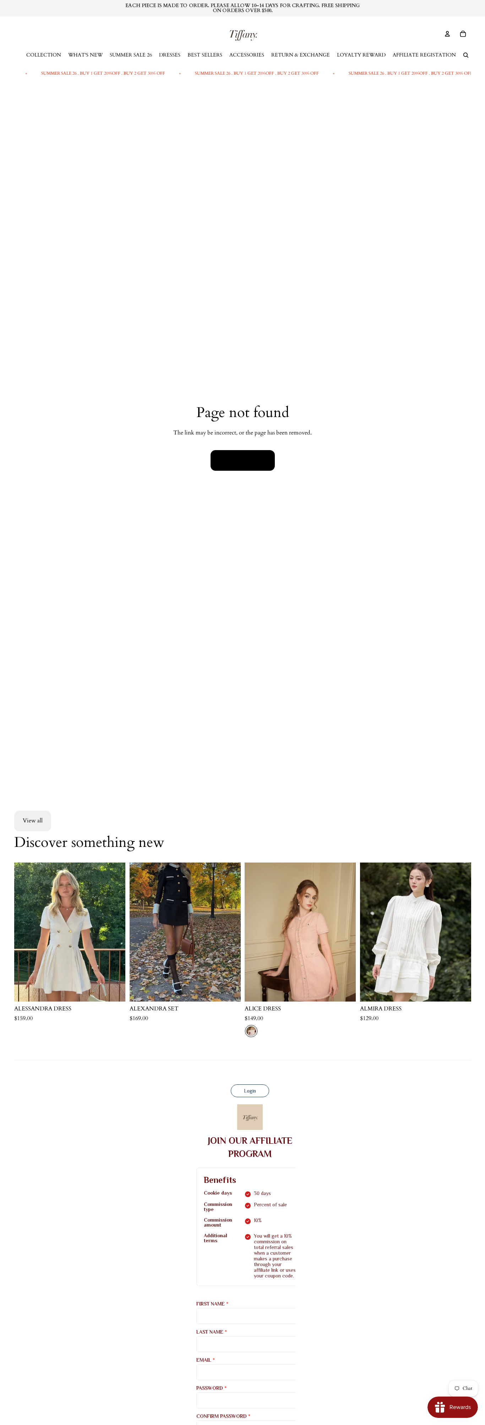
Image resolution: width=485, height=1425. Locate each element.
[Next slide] (229, 932)
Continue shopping (242, 460)
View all (33, 820)
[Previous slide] (140, 932)
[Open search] (466, 55)
